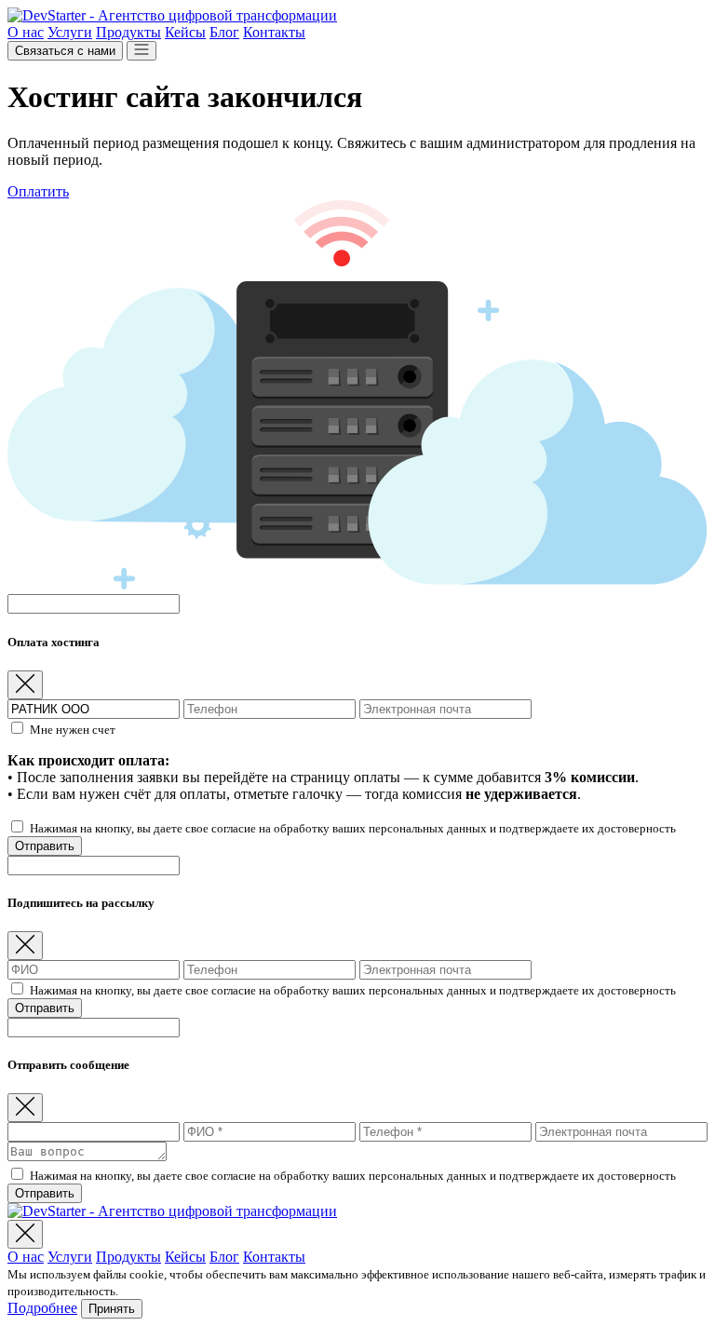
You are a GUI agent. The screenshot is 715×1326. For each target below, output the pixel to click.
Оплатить (38, 191)
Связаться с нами (65, 51)
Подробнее (42, 1308)
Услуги (69, 32)
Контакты (274, 32)
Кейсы (185, 32)
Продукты (128, 32)
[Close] (25, 684)
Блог (224, 32)
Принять (111, 1309)
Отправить (44, 846)
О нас (25, 32)
